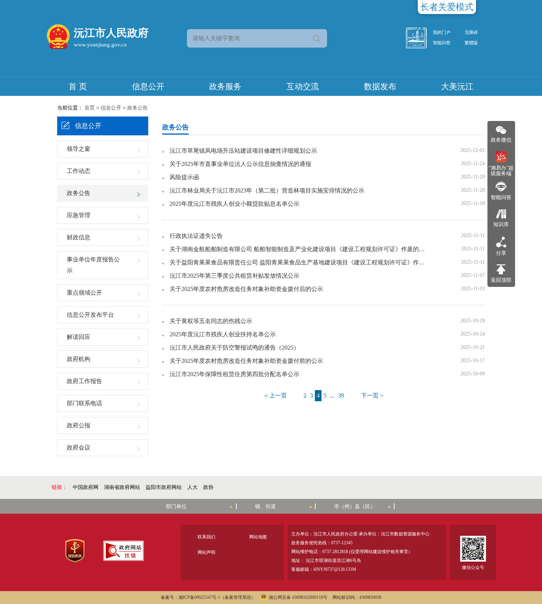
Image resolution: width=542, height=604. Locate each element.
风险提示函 (184, 177)
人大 (192, 487)
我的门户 (442, 32)
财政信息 (78, 237)
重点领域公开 (84, 292)
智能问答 (442, 42)
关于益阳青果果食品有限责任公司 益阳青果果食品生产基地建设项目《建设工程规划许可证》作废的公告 (299, 262)
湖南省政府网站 (122, 487)
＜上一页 (275, 395)
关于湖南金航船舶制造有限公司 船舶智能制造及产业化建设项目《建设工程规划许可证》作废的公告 (299, 249)
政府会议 (78, 447)
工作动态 (78, 171)
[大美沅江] (420, 38)
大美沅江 (457, 86)
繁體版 (471, 42)
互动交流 (302, 86)
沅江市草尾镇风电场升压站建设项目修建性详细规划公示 (243, 151)
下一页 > (372, 395)
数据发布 (380, 86)
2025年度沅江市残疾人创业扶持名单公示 (223, 334)
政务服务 (225, 86)
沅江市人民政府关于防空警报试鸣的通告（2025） (234, 348)
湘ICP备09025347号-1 (199, 597)
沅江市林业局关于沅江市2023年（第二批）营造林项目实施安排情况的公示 (267, 191)
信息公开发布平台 (90, 315)
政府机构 (78, 359)
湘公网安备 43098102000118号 (298, 597)
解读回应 (78, 337)
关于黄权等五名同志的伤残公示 (211, 321)
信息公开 (148, 86)
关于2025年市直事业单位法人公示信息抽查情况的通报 (240, 164)
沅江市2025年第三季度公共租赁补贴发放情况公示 (234, 276)
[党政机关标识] (75, 550)
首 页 (78, 86)
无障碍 (471, 32)
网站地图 (258, 536)
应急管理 (78, 215)
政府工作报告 (84, 381)
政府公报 (78, 425)
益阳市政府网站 (164, 487)
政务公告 (137, 108)
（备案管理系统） (238, 597)
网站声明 (206, 552)
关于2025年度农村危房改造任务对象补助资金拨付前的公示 (246, 361)
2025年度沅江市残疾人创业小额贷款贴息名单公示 (234, 204)
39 (341, 395)
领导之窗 (78, 149)
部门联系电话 (84, 403)
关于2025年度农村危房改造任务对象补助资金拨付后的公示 (246, 289)
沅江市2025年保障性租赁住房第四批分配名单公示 (234, 374)
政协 (208, 487)
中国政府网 (85, 487)
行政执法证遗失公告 (196, 236)
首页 (89, 108)
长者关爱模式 (446, 7)
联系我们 (206, 536)
